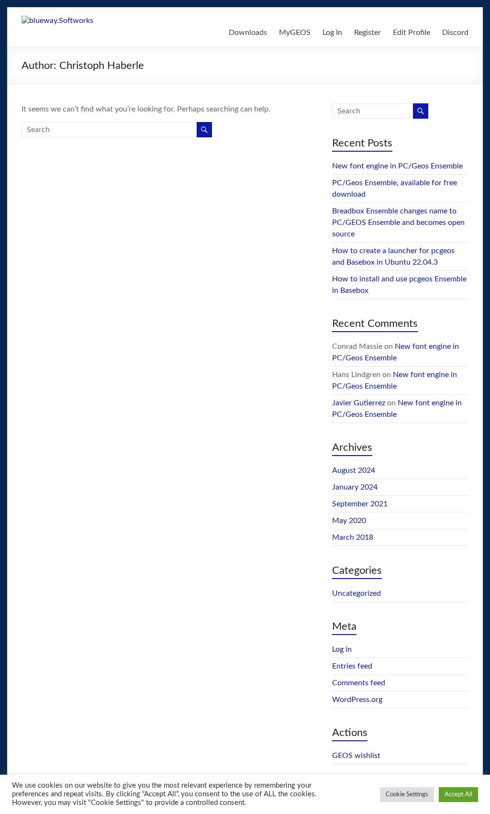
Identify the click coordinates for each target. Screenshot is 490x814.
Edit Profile (411, 32)
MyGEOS (295, 32)
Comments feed (358, 683)
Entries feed (352, 666)
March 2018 (352, 537)
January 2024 (355, 487)
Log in (342, 649)
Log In (332, 32)
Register (367, 32)
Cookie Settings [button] (407, 795)
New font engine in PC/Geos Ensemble (397, 166)
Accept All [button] (458, 795)
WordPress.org (357, 699)
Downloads (248, 32)
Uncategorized (356, 593)
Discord (455, 32)
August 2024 (353, 470)
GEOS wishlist (356, 755)
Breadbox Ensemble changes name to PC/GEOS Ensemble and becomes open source (398, 222)
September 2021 (360, 504)
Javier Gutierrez (358, 403)
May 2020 (349, 520)
